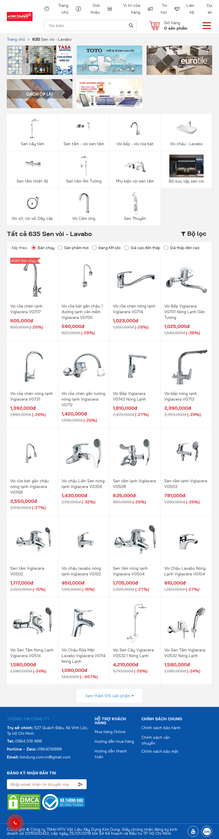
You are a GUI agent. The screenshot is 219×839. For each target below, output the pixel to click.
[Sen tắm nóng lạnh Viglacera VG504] (135, 541)
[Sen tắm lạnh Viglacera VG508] (135, 453)
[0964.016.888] (15, 823)
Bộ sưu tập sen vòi (186, 181)
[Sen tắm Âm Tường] (83, 165)
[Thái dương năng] (109, 93)
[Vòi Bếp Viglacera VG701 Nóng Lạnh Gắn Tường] (186, 279)
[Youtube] (193, 831)
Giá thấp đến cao (185, 247)
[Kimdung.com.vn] (20, 16)
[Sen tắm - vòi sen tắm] (83, 128)
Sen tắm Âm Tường (84, 181)
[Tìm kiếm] (130, 25)
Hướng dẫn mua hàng (114, 741)
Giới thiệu (95, 9)
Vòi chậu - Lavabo (186, 143)
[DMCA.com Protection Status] (24, 801)
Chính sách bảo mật (160, 751)
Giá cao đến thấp (145, 247)
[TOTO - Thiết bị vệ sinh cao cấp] (109, 59)
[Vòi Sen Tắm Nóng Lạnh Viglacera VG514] (32, 623)
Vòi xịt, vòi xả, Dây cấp (32, 218)
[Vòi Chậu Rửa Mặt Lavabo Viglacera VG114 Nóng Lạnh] (84, 623)
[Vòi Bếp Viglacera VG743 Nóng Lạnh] (135, 366)
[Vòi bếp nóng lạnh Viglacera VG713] (186, 366)
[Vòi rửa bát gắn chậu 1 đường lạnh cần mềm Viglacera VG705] (84, 279)
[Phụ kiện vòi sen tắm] (135, 165)
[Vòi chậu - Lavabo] (186, 128)
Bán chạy (46, 247)
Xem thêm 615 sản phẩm (108, 695)
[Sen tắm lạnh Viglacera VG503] (186, 453)
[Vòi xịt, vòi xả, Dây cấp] (32, 202)
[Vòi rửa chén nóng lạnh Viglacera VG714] (135, 279)
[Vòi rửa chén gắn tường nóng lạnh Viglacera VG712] (84, 366)
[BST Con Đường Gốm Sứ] (39, 59)
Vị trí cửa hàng (131, 9)
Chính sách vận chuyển (155, 740)
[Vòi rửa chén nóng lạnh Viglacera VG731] (32, 366)
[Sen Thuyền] (135, 202)
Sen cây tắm (32, 143)
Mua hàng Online (110, 731)
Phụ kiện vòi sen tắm (135, 181)
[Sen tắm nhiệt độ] (32, 165)
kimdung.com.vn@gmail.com (45, 757)
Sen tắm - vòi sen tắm (84, 143)
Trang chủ (63, 9)
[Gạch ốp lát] (39, 93)
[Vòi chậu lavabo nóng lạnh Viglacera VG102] (84, 541)
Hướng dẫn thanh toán (111, 753)
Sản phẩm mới (76, 247)
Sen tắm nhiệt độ (32, 181)
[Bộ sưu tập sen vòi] (186, 165)
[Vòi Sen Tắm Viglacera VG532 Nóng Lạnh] (186, 623)
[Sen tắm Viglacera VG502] (32, 541)
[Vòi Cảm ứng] (83, 202)
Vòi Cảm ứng (83, 218)
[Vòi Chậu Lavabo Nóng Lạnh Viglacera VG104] (186, 541)
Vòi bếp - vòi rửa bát (135, 143)
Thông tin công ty (28, 718)
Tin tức (164, 9)
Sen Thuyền (135, 218)
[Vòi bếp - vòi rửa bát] (135, 128)
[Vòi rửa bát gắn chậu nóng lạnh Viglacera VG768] (32, 453)
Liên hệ (190, 9)
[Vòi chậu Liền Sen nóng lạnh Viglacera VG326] (84, 453)
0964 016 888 (28, 741)
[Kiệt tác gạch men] (179, 59)
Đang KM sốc (109, 247)
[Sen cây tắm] (32, 128)
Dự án (209, 9)
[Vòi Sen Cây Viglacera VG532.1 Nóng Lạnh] (135, 623)
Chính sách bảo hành (161, 727)
